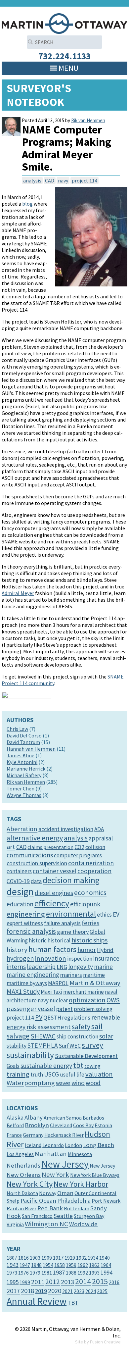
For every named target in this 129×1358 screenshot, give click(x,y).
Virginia (15, 1224)
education (20, 904)
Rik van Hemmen (88, 120)
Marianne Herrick (26, 768)
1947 (25, 1265)
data (36, 881)
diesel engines (54, 893)
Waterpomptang (31, 1083)
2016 (114, 1282)
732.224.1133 (64, 56)
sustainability (30, 1055)
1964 (106, 1265)
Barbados (93, 1117)
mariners (71, 975)
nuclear (59, 1000)
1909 (46, 1257)
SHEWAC (43, 1036)
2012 (52, 1281)
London (73, 1145)
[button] (68, 68)
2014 (83, 1281)
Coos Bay (83, 1125)
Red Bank (50, 1208)
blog (27, 203)
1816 (23, 1257)
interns (16, 967)
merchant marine (83, 991)
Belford (15, 1125)
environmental (71, 914)
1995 (13, 1282)
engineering (26, 914)
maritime (94, 975)
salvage (18, 1035)
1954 (48, 1265)
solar (106, 1036)
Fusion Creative (105, 1342)
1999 (25, 1282)
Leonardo (53, 1145)
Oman (65, 1193)
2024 (90, 1291)
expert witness (25, 923)
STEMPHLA (42, 1045)
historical (59, 940)
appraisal (101, 838)
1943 (13, 1265)
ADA (99, 829)
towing (92, 1066)
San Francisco (37, 1216)
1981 (46, 1272)
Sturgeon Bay (89, 1216)
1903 (35, 1257)
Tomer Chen (20, 788)
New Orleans (24, 1175)
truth (36, 1074)
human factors (52, 949)
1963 (94, 1265)
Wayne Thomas (24, 795)
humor (86, 950)
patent (64, 1009)
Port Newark (106, 1200)
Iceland (33, 1145)
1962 (82, 1265)
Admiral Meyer (18, 593)
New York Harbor (81, 1184)
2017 (13, 1290)
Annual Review (36, 1301)
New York (55, 1174)
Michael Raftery (24, 775)
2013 (67, 1282)
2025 (102, 1291)
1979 (35, 1272)
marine (103, 967)
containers (19, 871)
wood (93, 1083)
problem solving (93, 1009)
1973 (12, 1272)
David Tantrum (23, 742)
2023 (79, 1291)
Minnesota (80, 1154)
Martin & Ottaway (94, 983)
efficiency (51, 903)
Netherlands (23, 1165)
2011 (37, 1282)
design (20, 891)
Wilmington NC (46, 1224)
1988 (71, 1272)
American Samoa (63, 1117)
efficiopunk (85, 904)
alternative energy (35, 837)
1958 (59, 1265)
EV (116, 914)
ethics (104, 914)
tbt (78, 1065)
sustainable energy (46, 1066)
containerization (91, 863)
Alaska (15, 1117)
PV (38, 1017)
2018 (27, 1290)
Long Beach (98, 1145)
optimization (87, 1000)
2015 (100, 1281)
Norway (47, 1193)
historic (38, 940)
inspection (79, 958)
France (14, 1135)
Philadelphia (74, 1200)
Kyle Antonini (22, 762)
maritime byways (27, 983)
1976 (23, 1272)
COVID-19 (18, 881)
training (18, 1074)
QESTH (52, 1017)
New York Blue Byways (94, 1175)
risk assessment (48, 1027)
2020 (54, 1290)
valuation (99, 1074)
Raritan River (21, 1208)
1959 (71, 1265)
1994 (106, 1272)
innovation (50, 958)
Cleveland (61, 1125)
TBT (72, 1302)
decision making (71, 880)
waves (63, 1083)
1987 (59, 1272)
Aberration (22, 829)
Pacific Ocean (38, 1200)
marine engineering (33, 975)
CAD (49, 180)
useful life (72, 1074)
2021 (67, 1291)
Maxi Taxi (51, 991)
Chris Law (17, 729)
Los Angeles (20, 1154)
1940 (104, 1257)
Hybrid (105, 950)
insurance (106, 958)
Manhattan (51, 1153)
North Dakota (22, 1193)
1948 (36, 1265)
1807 (12, 1257)
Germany (33, 1135)
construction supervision (37, 863)
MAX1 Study (23, 991)
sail (97, 1026)
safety (81, 1026)
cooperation (94, 871)
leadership (41, 967)
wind (78, 1083)
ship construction (77, 1036)
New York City (30, 1184)
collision (95, 847)
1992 (82, 1272)
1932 (81, 1257)
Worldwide (83, 1224)
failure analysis (62, 923)
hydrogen (20, 958)
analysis (32, 180)
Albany (33, 1117)
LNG (62, 967)
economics (90, 892)
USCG (51, 1074)
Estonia (103, 1125)
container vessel (54, 871)
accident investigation (65, 829)
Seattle (63, 1216)
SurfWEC (70, 1045)
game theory (73, 931)
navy (63, 180)
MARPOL (58, 983)
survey (92, 1045)
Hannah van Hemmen (31, 748)
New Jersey (65, 1164)
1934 (93, 1257)
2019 (41, 1291)
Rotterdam (76, 1208)
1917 (58, 1257)
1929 (69, 1257)
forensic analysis (31, 931)
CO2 (79, 847)
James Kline (20, 755)
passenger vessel (31, 1008)
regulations (76, 1017)
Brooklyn (37, 1125)
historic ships (89, 940)
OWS (113, 1000)
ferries (90, 923)
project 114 (84, 180)
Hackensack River (64, 1135)
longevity (80, 967)
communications (30, 855)
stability (16, 1045)
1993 (94, 1272)
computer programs (78, 855)
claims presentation (50, 847)
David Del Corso (24, 735)
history (17, 949)
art (11, 846)
